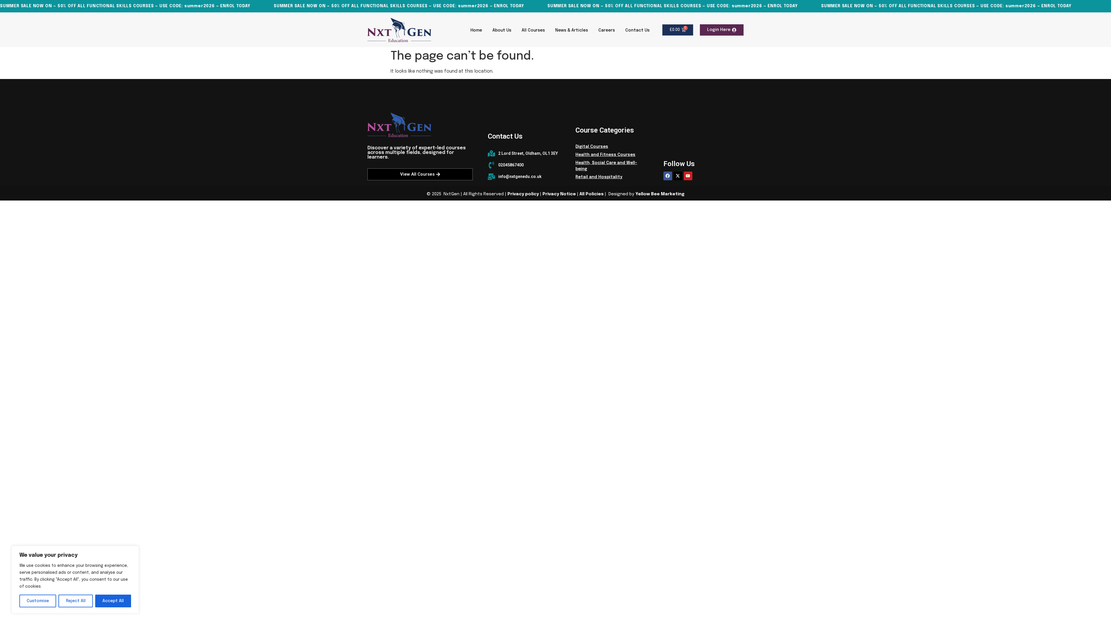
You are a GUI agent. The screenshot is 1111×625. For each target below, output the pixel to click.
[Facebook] (667, 176)
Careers (606, 30)
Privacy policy (523, 194)
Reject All (76, 601)
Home (476, 30)
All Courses (533, 30)
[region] (75, 579)
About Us (501, 30)
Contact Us (637, 30)
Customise (38, 601)
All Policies (592, 194)
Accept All (113, 601)
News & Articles (571, 30)
